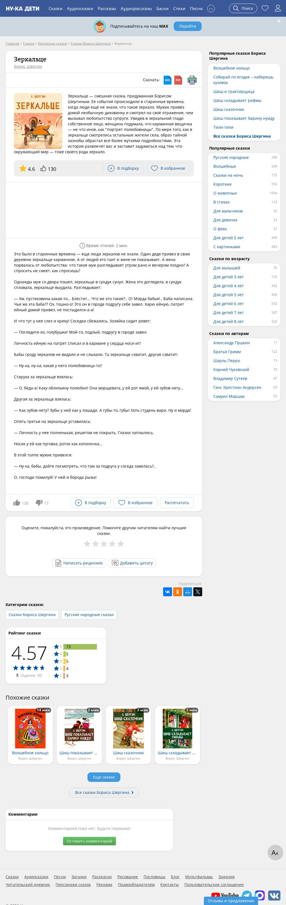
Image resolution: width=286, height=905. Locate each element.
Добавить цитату (136, 563)
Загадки (79, 877)
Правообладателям (136, 885)
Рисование (127, 877)
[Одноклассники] (177, 591)
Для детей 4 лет (228, 285)
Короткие (222, 184)
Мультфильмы (199, 877)
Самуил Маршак (229, 396)
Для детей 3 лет (228, 276)
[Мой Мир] (187, 591)
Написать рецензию (83, 563)
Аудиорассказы (136, 8)
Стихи (179, 8)
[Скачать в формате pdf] (178, 80)
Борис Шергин (28, 66)
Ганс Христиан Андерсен (237, 387)
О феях (220, 228)
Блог (175, 877)
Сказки (56, 8)
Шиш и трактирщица (233, 91)
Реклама (104, 885)
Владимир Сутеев (230, 378)
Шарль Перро (226, 360)
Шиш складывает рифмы (237, 100)
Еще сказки (104, 777)
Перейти (187, 26)
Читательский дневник (28, 885)
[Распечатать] (192, 80)
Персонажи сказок (73, 885)
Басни (162, 8)
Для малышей (226, 267)
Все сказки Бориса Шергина (102, 792)
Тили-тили (223, 127)
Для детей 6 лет (228, 303)
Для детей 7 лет (228, 312)
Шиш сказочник (228, 109)
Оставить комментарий (89, 841)
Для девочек (225, 219)
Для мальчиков (228, 211)
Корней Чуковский (231, 369)
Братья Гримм (227, 351)
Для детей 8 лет (228, 321)
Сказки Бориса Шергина (32, 614)
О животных (225, 193)
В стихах (221, 202)
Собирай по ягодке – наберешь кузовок (243, 79)
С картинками (226, 246)
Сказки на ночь (228, 175)
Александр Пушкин (231, 342)
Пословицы (154, 877)
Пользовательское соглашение (214, 885)
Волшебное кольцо (231, 68)
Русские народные (231, 157)
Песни (196, 8)
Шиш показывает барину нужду (244, 118)
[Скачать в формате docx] (167, 80)
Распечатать (177, 502)
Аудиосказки (80, 8)
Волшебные (224, 166)
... (211, 8)
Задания (226, 877)
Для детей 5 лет (228, 237)
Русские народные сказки (89, 614)
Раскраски (102, 877)
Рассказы (107, 8)
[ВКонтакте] (167, 591)
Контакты (169, 885)
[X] (197, 591)
